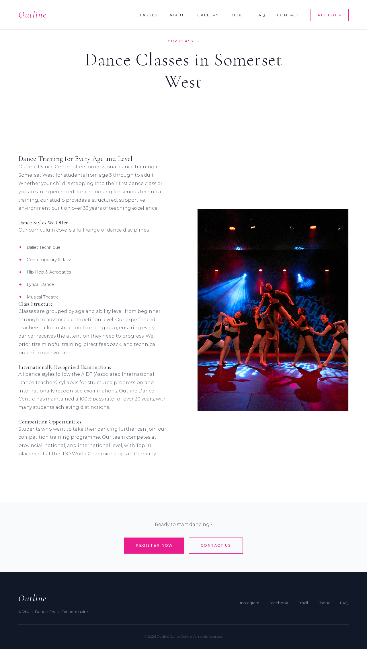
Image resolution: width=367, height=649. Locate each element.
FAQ (260, 15)
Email (302, 602)
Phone (324, 602)
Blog (237, 15)
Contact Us (216, 545)
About (177, 15)
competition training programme (59, 437)
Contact (288, 15)
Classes (147, 15)
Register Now (154, 545)
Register (329, 15)
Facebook (278, 602)
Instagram (249, 602)
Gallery (208, 15)
